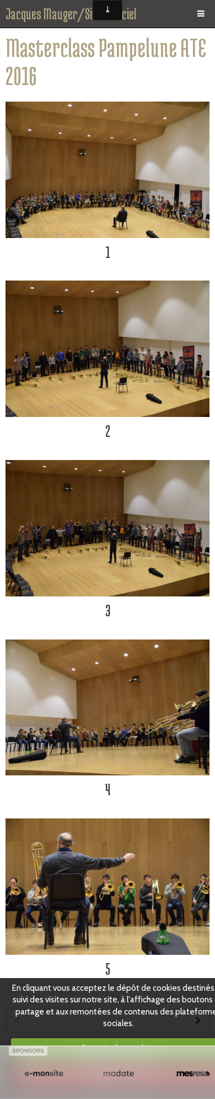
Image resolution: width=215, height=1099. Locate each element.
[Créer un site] (44, 1073)
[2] (107, 349)
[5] (107, 886)
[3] (107, 528)
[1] (107, 170)
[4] (107, 708)
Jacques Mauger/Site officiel (71, 14)
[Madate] (118, 1073)
